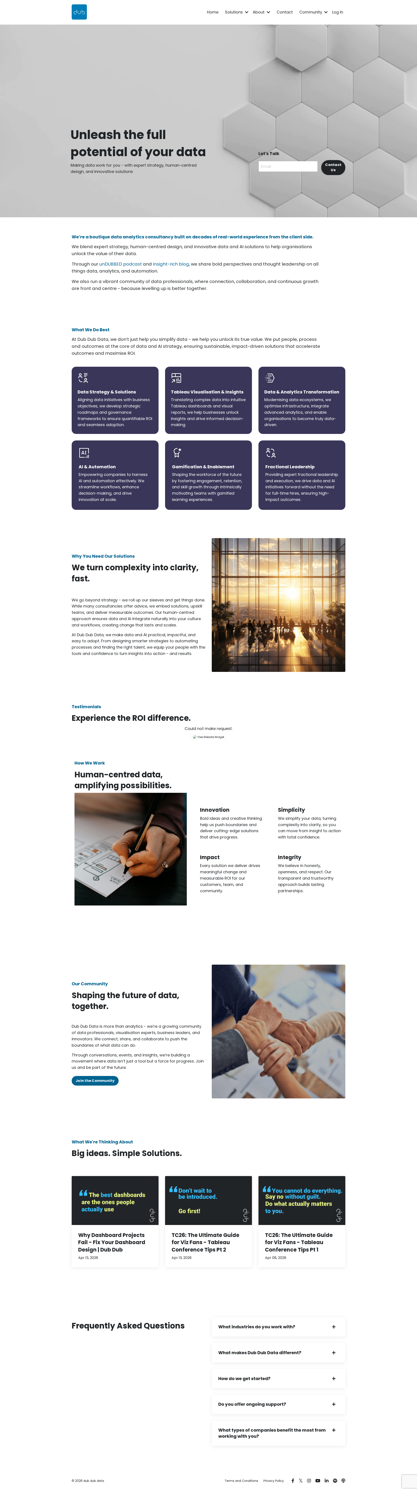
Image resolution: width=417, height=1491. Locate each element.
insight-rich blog (171, 264)
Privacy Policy (273, 1481)
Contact (285, 12)
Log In (337, 12)
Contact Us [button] (333, 167)
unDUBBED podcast (120, 264)
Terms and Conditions (241, 1481)
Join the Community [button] (95, 1080)
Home (212, 12)
